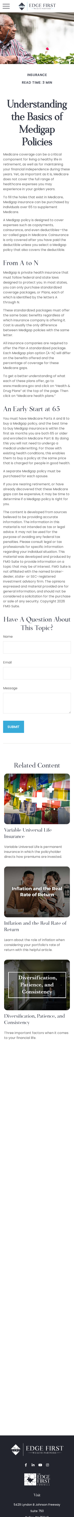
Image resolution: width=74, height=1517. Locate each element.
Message (10, 688)
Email (7, 662)
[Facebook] (26, 1465)
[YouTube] (40, 1465)
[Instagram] (47, 1465)
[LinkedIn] (33, 1465)
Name (8, 636)
